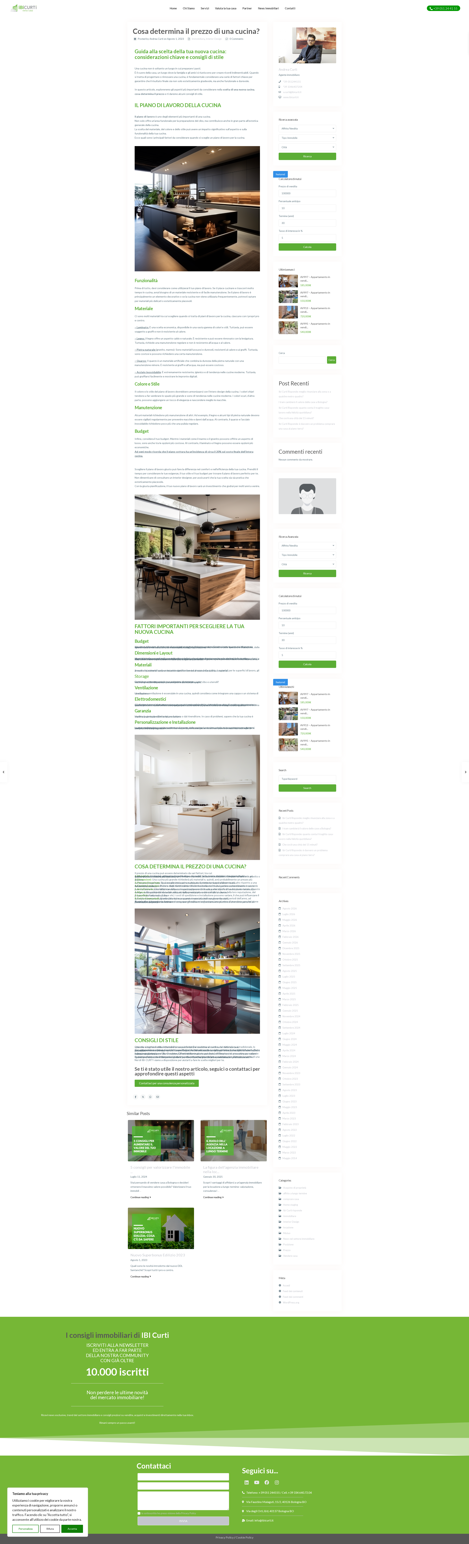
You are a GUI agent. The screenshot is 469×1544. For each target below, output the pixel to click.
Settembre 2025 (291, 965)
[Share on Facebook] (135, 1097)
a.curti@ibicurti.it (292, 92)
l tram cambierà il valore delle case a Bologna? (303, 402)
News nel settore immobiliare (298, 1238)
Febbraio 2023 (290, 1124)
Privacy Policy (225, 1537)
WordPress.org (291, 1302)
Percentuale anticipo (289, 201)
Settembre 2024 (291, 1027)
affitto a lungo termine (295, 1193)
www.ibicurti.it (291, 97)
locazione (288, 1227)
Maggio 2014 (289, 1158)
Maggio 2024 (289, 1044)
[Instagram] (276, 1482)
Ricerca (307, 156)
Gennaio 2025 (290, 1010)
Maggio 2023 (289, 1107)
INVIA (183, 1521)
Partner (247, 8)
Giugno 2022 (289, 1141)
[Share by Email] (157, 1097)
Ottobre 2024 (290, 1022)
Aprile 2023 (288, 1112)
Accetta (72, 1528)
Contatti (290, 8)
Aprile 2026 (288, 925)
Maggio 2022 (289, 1146)
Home (173, 8)
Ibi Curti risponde (292, 1210)
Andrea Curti (288, 69)
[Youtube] (256, 1482)
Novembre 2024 (291, 1016)
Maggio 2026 (289, 919)
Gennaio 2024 (290, 1067)
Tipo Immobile (289, 137)
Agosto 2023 (289, 1090)
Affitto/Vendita (290, 128)
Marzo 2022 (289, 1152)
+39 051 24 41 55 (445, 8)
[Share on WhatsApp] (150, 1097)
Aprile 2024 (288, 1050)
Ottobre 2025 (290, 959)
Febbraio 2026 (290, 936)
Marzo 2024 (289, 1056)
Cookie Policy (244, 1537)
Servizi (205, 8)
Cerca (282, 353)
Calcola (307, 246)
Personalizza (26, 1528)
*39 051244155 (292, 81)
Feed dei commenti (293, 1296)
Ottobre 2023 (290, 1078)
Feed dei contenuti (293, 1291)
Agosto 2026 (289, 908)
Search (307, 787)
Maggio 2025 (289, 987)
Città (284, 147)
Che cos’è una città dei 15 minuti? (296, 418)
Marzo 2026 (289, 931)
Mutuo (286, 1233)
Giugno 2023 (289, 1101)
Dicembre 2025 (290, 948)
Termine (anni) (286, 216)
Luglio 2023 (288, 1095)
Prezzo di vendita (288, 186)
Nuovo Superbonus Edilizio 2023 (157, 1255)
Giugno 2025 (289, 982)
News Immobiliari (268, 8)
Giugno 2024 (289, 1039)
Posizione (288, 1244)
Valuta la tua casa (225, 8)
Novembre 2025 (291, 953)
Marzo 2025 (289, 999)
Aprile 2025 (288, 993)
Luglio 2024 (288, 1033)
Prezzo (287, 1250)
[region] (47, 1512)
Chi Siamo (189, 8)
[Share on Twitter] (143, 1097)
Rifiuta (50, 1528)
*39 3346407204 (292, 86)
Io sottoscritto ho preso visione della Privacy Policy (168, 1513)
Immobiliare (198, 38)
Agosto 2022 (289, 1129)
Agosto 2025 (289, 970)
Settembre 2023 (291, 1084)
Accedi (286, 1285)
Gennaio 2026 (290, 942)
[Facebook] (266, 1482)
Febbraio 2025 (290, 1005)
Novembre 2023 (291, 1073)
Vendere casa (290, 1255)
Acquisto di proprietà (294, 1187)
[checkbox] (139, 1513)
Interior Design (214, 38)
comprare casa (291, 1199)
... (140, 1190)
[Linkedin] (246, 1482)
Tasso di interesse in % (291, 230)
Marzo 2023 (289, 1118)
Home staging (290, 1204)
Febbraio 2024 (290, 1061)
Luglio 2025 (288, 976)
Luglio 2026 (288, 914)
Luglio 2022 (288, 1135)
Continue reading (139, 1197)
